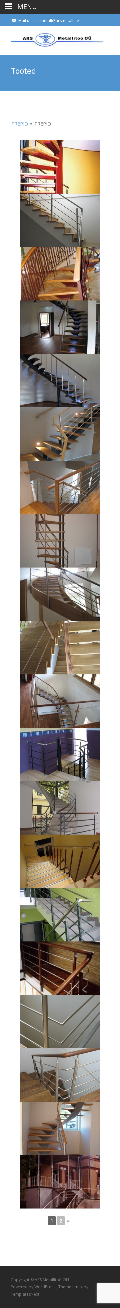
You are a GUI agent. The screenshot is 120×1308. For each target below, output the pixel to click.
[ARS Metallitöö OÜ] (52, 39)
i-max (78, 1287)
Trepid (20, 124)
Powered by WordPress (33, 1287)
